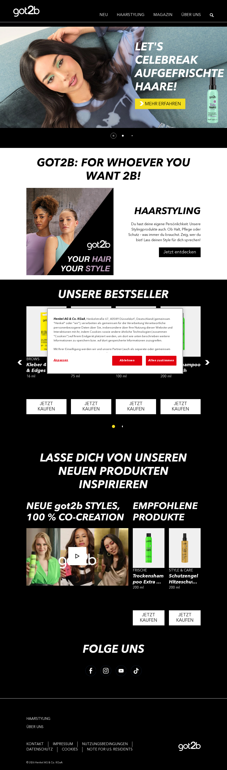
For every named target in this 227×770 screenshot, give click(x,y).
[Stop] (113, 135)
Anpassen (61, 360)
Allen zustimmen (161, 360)
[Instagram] (105, 670)
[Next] (207, 362)
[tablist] (113, 426)
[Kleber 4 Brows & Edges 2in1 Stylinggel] (46, 362)
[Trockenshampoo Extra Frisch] (148, 579)
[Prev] (20, 362)
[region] (115, 341)
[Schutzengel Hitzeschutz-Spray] (185, 579)
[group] (113, 82)
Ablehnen (127, 360)
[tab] (123, 136)
